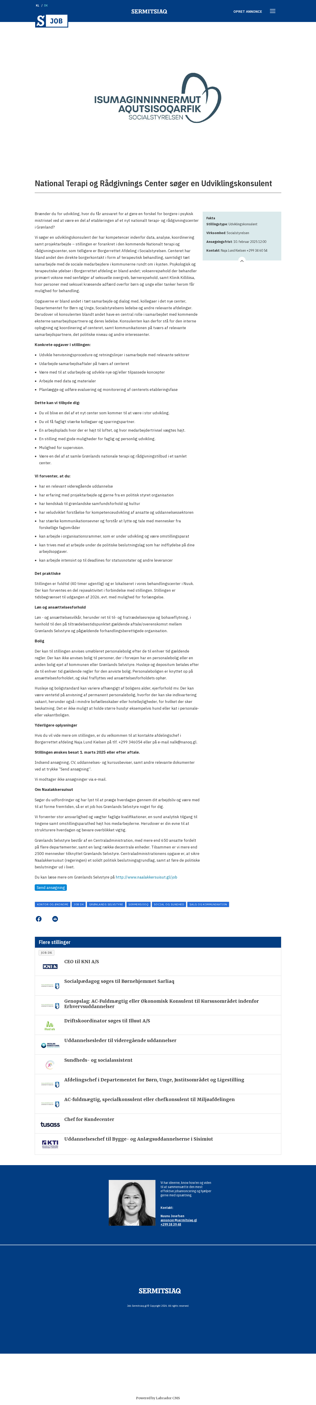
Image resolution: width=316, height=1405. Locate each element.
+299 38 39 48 (171, 1224)
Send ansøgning (51, 887)
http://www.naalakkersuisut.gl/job (146, 877)
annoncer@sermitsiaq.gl (179, 1220)
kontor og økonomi (52, 904)
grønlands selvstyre (106, 904)
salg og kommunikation (208, 904)
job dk (79, 904)
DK (46, 5)
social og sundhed (169, 904)
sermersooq (138, 904)
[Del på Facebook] (38, 919)
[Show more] (242, 260)
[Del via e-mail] (55, 919)
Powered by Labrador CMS (158, 1398)
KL (37, 5)
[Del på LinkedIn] (47, 919)
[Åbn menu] (273, 11)
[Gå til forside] (51, 21)
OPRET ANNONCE (247, 11)
